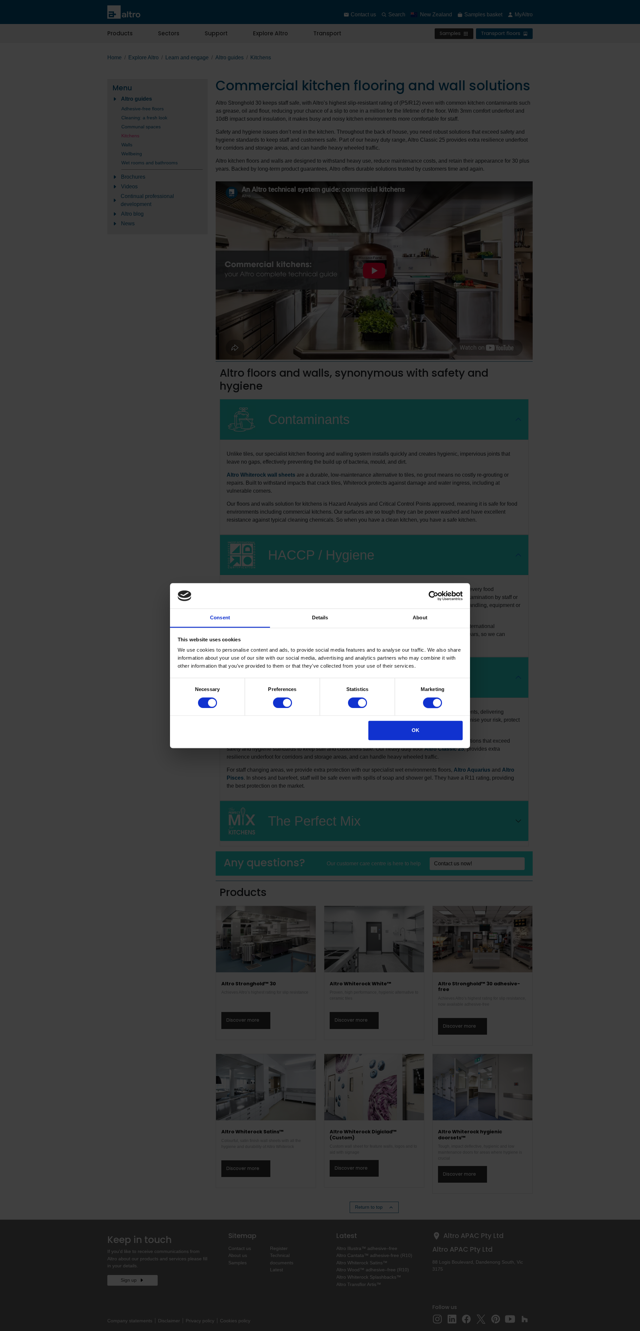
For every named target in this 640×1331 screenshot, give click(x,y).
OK (415, 730)
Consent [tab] (220, 618)
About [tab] (420, 618)
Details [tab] (320, 618)
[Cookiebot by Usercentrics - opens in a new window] (433, 596)
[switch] (282, 702)
